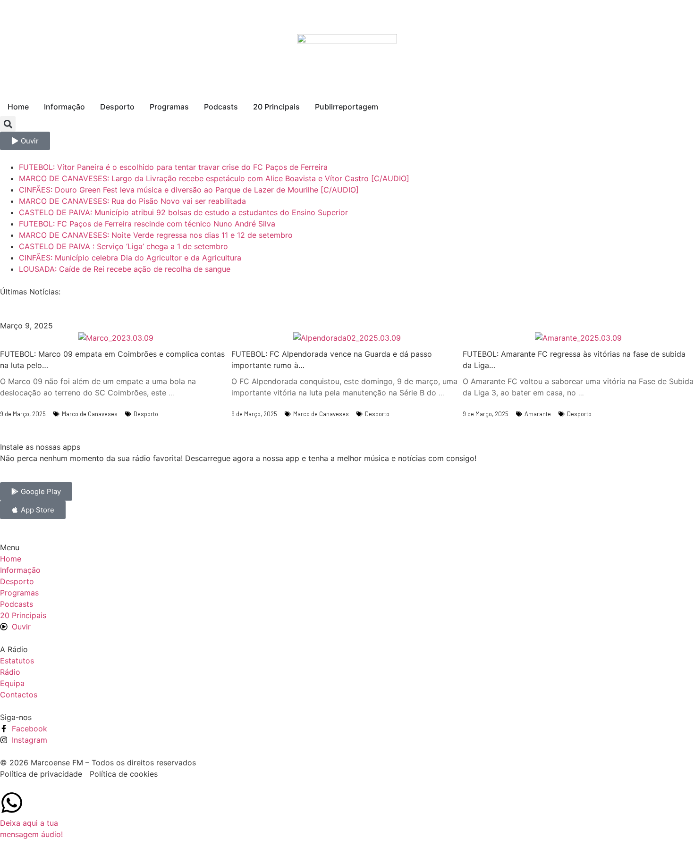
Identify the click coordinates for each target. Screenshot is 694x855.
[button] (8, 124)
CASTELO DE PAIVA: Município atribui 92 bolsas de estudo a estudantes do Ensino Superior (183, 212)
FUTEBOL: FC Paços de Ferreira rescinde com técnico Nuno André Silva (147, 223)
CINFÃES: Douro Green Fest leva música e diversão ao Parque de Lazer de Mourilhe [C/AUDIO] (189, 189)
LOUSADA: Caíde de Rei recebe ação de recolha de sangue (124, 269)
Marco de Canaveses (90, 414)
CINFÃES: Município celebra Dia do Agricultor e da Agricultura (130, 257)
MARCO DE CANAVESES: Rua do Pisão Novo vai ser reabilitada (132, 201)
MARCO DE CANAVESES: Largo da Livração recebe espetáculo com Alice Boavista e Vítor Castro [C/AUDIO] (214, 178)
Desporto (146, 414)
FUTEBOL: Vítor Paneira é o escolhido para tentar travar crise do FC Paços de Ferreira (173, 167)
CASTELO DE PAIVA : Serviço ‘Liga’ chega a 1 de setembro (123, 246)
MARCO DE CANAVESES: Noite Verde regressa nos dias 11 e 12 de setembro (156, 235)
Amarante (538, 414)
